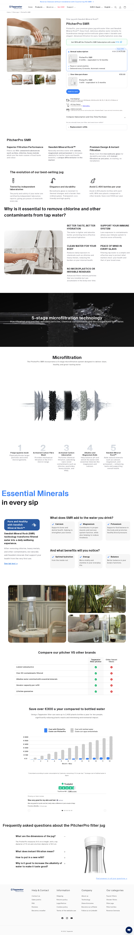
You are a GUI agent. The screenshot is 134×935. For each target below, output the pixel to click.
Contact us (36, 896)
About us (49, 7)
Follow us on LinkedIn (89, 910)
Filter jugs (15, 12)
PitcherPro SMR (26, 12)
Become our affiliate (89, 907)
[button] (39, 7)
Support (70, 7)
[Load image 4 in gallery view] (51, 80)
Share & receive (88, 903)
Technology (86, 900)
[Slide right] (58, 79)
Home (9, 12)
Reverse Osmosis (113, 910)
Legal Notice (61, 903)
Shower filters (111, 900)
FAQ (33, 903)
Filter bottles (111, 907)
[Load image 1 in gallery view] (17, 80)
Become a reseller (39, 910)
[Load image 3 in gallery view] (39, 80)
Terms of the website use (66, 910)
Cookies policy (62, 907)
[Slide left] (9, 79)
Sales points (36, 900)
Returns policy (62, 900)
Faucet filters (111, 896)
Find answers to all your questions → (111, 878)
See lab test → (10, 564)
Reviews (35, 907)
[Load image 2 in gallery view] (28, 80)
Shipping (60, 896)
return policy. (86, 105)
